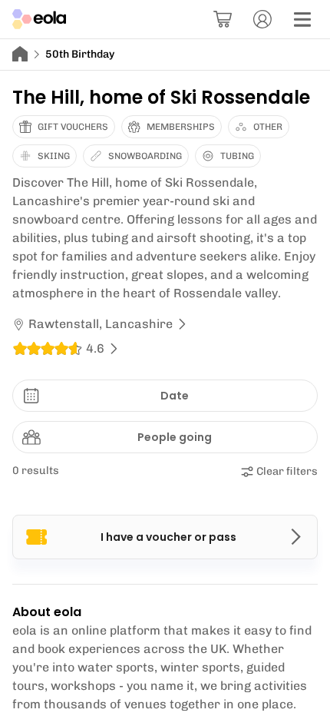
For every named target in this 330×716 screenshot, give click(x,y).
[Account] (262, 19)
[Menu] (302, 19)
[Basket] (222, 19)
